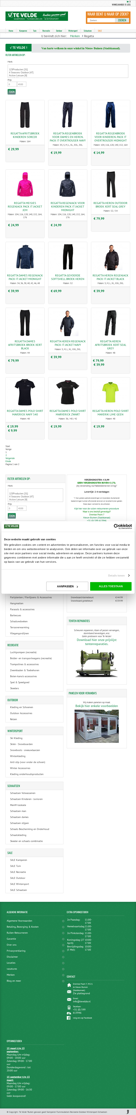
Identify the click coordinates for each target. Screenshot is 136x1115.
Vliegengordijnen (19, 633)
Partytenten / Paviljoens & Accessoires (31, 597)
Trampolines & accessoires (24, 664)
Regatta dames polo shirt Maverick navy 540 (25, 412)
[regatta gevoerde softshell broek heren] (68, 269)
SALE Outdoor (17, 878)
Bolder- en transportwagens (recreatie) (31, 658)
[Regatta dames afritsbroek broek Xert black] (25, 335)
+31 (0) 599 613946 (79, 1011)
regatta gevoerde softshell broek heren (67, 277)
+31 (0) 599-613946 (96, 520)
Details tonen (116, 575)
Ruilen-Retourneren (17, 932)
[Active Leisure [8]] (68, 75)
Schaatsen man (18, 811)
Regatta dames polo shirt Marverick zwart (68, 412)
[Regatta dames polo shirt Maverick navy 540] (25, 404)
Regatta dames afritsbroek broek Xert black (25, 344)
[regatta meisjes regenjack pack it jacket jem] (25, 196)
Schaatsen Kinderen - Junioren (26, 799)
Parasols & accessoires (22, 609)
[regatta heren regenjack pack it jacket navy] (68, 335)
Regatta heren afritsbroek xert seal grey (110, 344)
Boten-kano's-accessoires (23, 676)
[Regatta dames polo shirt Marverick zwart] (68, 404)
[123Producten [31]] (68, 69)
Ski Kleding (16, 738)
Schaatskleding (18, 835)
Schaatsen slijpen (19, 823)
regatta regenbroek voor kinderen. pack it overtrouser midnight (110, 137)
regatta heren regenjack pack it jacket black (110, 277)
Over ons (11, 944)
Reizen (13, 719)
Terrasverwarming (19, 627)
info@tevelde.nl (81, 1001)
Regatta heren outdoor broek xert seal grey (111, 204)
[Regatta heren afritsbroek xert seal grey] (110, 335)
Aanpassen (65, 586)
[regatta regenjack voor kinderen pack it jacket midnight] (68, 196)
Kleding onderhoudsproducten (27, 774)
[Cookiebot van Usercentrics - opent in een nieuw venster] (116, 526)
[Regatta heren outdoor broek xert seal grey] (110, 196)
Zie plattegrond (81, 993)
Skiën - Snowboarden (21, 744)
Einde (8, 461)
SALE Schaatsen (18, 890)
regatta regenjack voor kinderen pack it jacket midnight (68, 206)
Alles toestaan (111, 586)
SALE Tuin (15, 866)
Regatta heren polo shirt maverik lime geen (110, 412)
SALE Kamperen (18, 860)
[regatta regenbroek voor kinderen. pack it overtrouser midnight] (110, 127)
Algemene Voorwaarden (19, 920)
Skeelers (14, 688)
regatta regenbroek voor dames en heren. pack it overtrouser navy (68, 137)
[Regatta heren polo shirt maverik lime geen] (110, 404)
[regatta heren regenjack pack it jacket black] (110, 269)
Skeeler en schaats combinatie (26, 841)
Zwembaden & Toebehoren (24, 670)
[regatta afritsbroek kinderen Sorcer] (25, 127)
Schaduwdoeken (19, 621)
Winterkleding (18, 756)
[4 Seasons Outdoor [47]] (68, 72)
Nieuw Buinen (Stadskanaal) (96, 517)
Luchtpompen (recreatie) (23, 652)
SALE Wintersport (19, 884)
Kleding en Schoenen (21, 707)
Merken (75, 36)
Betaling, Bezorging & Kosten (23, 926)
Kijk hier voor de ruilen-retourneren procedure (96, 508)
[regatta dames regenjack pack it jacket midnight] (25, 269)
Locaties (11, 962)
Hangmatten (16, 603)
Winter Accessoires (20, 768)
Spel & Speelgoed (19, 682)
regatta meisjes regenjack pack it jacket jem (25, 206)
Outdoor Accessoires (21, 713)
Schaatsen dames (19, 817)
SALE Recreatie (18, 872)
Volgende (10, 458)
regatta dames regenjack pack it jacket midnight (25, 277)
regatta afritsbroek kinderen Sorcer (25, 135)
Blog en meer (14, 980)
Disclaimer (12, 956)
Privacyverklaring (16, 950)
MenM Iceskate (18, 805)
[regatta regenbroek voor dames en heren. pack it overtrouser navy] (68, 127)
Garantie (11, 938)
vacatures (12, 968)
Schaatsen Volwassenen (22, 793)
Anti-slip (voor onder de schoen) (27, 762)
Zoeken (122, 20)
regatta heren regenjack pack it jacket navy (68, 343)
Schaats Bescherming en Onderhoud (29, 829)
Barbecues (15, 615)
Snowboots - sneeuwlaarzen (25, 750)
